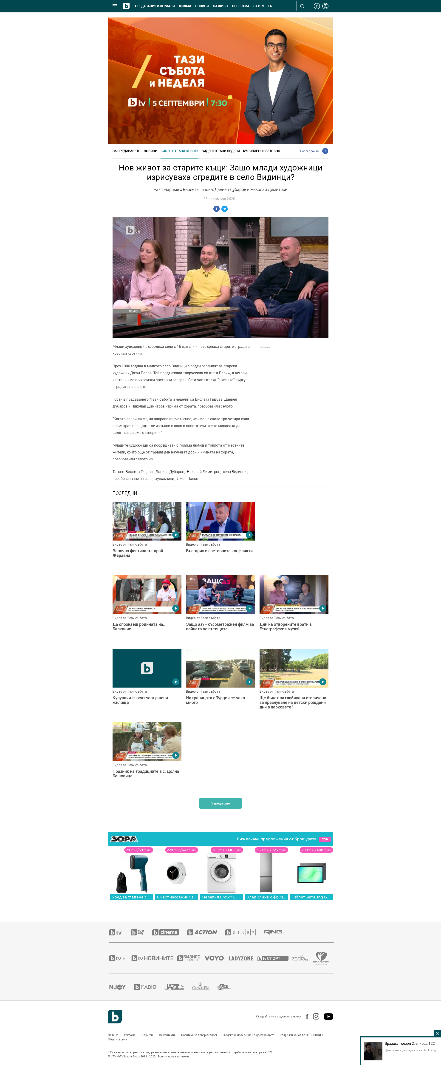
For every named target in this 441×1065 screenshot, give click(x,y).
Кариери (147, 1035)
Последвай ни (309, 151)
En (270, 6)
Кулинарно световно (261, 151)
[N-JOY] (121, 987)
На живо (220, 6)
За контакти (167, 1035)
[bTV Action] (206, 932)
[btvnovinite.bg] (154, 958)
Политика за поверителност (199, 1035)
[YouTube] (326, 1016)
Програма (240, 6)
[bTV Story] (244, 932)
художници (164, 478)
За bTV (258, 6)
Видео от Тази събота (179, 151)
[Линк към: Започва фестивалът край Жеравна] (147, 536)
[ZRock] (228, 987)
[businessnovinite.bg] (191, 958)
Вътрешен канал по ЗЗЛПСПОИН (301, 1035)
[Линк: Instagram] (313, 1016)
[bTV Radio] (149, 987)
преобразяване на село (133, 478)
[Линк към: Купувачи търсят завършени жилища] (147, 683)
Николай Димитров (203, 471)
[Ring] (277, 932)
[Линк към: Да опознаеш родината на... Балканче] (147, 609)
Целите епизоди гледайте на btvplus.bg (410, 1050)
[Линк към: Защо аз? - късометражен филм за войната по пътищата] (220, 609)
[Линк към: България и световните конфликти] (220, 536)
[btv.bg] (120, 932)
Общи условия (117, 1039)
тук (325, 839)
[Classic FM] (205, 987)
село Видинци (235, 471)
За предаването (127, 151)
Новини (202, 6)
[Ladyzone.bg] (243, 958)
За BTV (113, 1035)
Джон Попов (187, 478)
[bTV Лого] (115, 1016)
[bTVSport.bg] (274, 958)
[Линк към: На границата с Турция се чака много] (220, 683)
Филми (185, 6)
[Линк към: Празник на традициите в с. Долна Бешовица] (147, 756)
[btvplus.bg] (120, 958)
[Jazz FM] (178, 987)
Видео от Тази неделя (221, 151)
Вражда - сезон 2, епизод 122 (410, 1043)
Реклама (130, 1035)
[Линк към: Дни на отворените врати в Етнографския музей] (294, 609)
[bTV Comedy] (141, 932)
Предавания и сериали (155, 6)
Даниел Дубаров (169, 471)
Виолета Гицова (139, 471)
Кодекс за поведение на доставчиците (248, 1035)
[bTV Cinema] (169, 932)
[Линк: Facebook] (304, 1016)
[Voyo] (217, 958)
